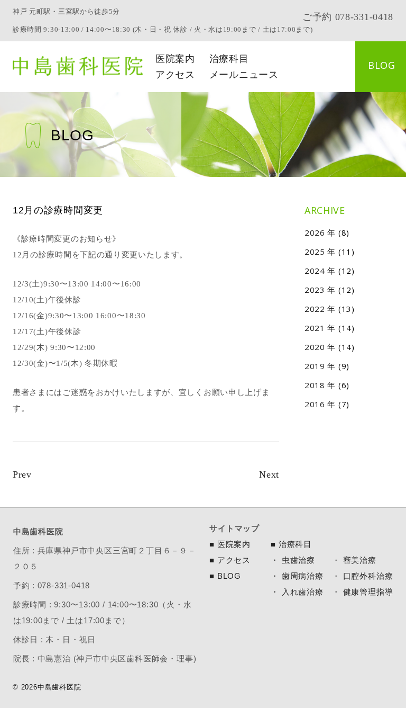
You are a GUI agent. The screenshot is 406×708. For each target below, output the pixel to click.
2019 (314, 366)
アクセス (175, 74)
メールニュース (244, 74)
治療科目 (229, 58)
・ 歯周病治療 (297, 575)
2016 (314, 404)
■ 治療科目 (291, 544)
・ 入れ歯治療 (297, 591)
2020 (314, 347)
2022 (314, 308)
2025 (314, 251)
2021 (314, 327)
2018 (314, 385)
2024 (314, 270)
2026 (314, 232)
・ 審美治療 (354, 559)
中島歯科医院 (78, 66)
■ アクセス (230, 559)
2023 (314, 289)
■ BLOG (225, 575)
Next (269, 474)
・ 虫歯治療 (293, 559)
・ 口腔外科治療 (362, 575)
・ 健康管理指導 (362, 591)
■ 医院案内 (230, 544)
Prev (22, 474)
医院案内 (175, 58)
